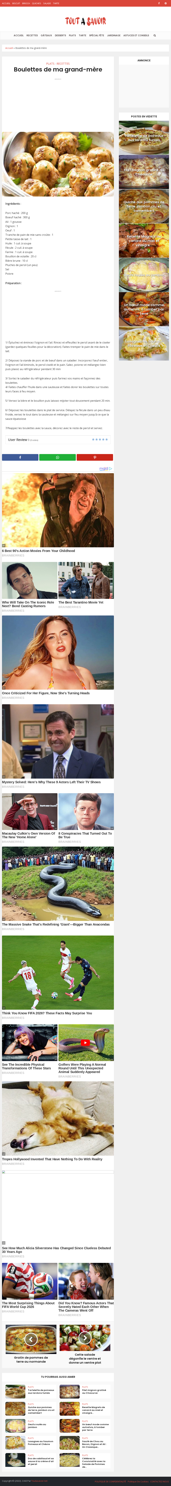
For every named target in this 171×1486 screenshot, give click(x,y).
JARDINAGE (113, 35)
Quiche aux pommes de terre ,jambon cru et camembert (41, 1410)
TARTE (56, 3)
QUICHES (36, 3)
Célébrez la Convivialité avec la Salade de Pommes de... (93, 1463)
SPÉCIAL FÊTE (96, 35)
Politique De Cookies (138, 1481)
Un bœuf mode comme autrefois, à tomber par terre (95, 1427)
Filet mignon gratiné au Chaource (94, 1392)
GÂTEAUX (46, 35)
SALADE (47, 3)
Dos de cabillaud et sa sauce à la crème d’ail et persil (41, 1461)
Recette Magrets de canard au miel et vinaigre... (93, 1410)
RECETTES (32, 35)
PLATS (72, 35)
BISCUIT (16, 3)
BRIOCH (26, 3)
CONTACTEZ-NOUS (159, 1481)
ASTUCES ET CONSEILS (136, 35)
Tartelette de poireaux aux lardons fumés (41, 1392)
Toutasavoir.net (39, 1480)
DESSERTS (60, 35)
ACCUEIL (6, 3)
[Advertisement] (58, 103)
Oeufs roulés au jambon (37, 1426)
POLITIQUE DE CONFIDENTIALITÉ (110, 1481)
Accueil (9, 48)
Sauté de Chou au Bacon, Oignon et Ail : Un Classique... (94, 1444)
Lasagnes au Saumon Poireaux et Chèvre (40, 1443)
